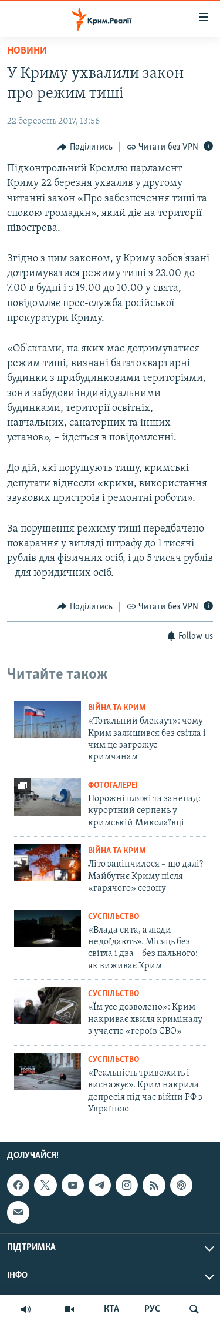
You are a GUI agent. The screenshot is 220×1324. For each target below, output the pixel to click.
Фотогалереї (113, 785)
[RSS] (154, 1185)
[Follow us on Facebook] (18, 1185)
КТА (111, 1309)
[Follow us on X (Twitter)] (45, 1185)
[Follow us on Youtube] (73, 1185)
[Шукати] (194, 1309)
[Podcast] (181, 1185)
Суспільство (113, 916)
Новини (27, 51)
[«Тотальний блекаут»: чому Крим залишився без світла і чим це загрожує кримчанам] (47, 719)
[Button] (85, 147)
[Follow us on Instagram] (127, 1185)
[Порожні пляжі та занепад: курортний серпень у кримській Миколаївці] (47, 797)
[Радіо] (25, 1309)
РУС (152, 1309)
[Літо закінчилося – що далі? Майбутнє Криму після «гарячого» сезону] (47, 862)
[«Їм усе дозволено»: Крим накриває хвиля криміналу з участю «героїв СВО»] (47, 1005)
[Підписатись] (18, 1213)
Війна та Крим (117, 708)
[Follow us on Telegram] (100, 1185)
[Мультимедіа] (69, 1309)
